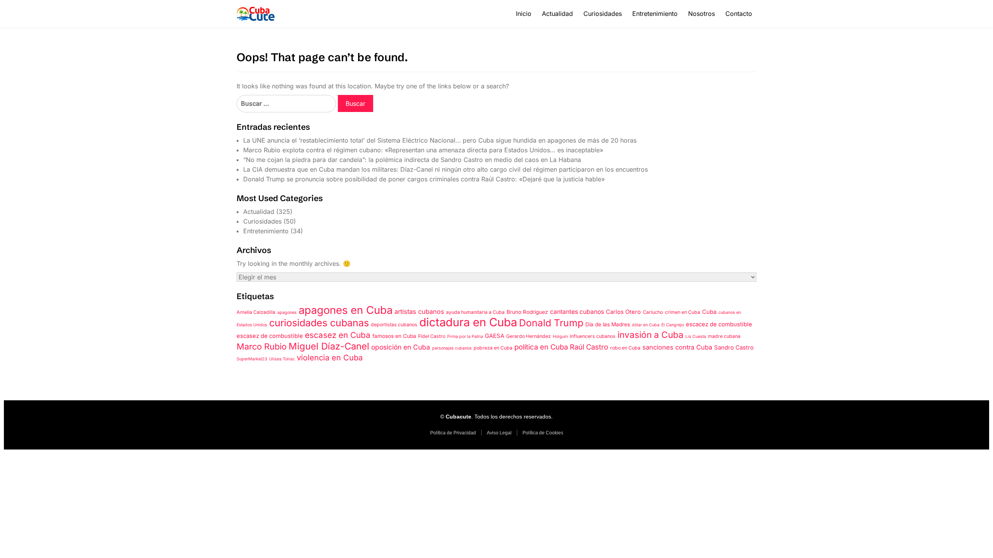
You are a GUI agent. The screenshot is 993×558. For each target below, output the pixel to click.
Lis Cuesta (695, 336)
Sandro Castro (734, 347)
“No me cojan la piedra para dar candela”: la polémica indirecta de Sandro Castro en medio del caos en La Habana (412, 160)
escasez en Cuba (337, 335)
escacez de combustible (719, 324)
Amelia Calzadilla (256, 312)
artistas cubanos (419, 311)
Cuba (709, 311)
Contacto (738, 13)
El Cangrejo (672, 324)
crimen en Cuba (682, 312)
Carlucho (653, 312)
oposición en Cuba (400, 347)
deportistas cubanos (394, 324)
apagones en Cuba (346, 310)
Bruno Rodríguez (527, 312)
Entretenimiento (655, 13)
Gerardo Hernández (528, 336)
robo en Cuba (625, 348)
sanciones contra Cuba (677, 347)
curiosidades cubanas (319, 323)
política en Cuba (541, 347)
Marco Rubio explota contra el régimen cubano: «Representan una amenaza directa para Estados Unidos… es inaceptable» (423, 150)
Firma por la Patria (465, 336)
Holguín (560, 336)
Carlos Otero (623, 311)
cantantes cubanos (577, 311)
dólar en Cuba (645, 324)
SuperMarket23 (252, 359)
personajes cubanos (452, 348)
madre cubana (724, 336)
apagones (287, 312)
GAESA (494, 335)
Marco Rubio (262, 346)
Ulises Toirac (282, 359)
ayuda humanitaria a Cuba (475, 312)
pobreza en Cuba (493, 348)
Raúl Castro (589, 347)
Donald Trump (551, 323)
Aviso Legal (499, 433)
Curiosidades (602, 13)
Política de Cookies (542, 433)
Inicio (523, 13)
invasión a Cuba (650, 334)
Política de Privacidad (453, 433)
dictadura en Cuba (468, 322)
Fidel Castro (431, 336)
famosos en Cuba (394, 336)
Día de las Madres (607, 324)
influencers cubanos (593, 336)
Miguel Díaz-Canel (329, 346)
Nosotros (701, 13)
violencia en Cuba (330, 357)
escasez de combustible (270, 335)
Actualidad (557, 13)
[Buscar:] (286, 103)
